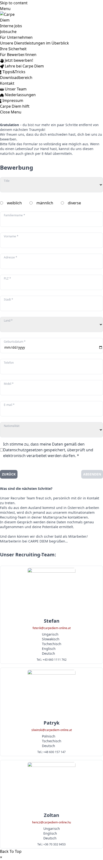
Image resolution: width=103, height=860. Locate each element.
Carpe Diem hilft (14, 106)
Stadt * (8, 300)
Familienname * (14, 215)
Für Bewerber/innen (18, 54)
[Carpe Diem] (51, 17)
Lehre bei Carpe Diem (24, 66)
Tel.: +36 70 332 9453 (51, 844)
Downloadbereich (16, 77)
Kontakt (7, 83)
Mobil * (9, 384)
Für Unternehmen (16, 37)
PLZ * (7, 278)
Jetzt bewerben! (18, 60)
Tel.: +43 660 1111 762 (52, 660)
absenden (92, 474)
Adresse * (10, 257)
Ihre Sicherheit (13, 48)
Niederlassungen (20, 94)
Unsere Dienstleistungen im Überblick (34, 43)
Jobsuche (8, 31)
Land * (8, 321)
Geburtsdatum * (15, 342)
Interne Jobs (11, 25)
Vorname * (11, 236)
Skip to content (14, 3)
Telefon (9, 363)
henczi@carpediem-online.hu (51, 822)
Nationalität (11, 426)
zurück (9, 474)
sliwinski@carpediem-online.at (51, 730)
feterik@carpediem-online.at (52, 628)
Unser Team (15, 89)
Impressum (12, 100)
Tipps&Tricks (13, 71)
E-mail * (9, 405)
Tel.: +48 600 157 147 (51, 752)
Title (7, 181)
